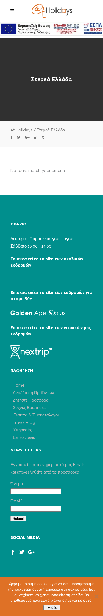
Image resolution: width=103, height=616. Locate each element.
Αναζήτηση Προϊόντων (33, 392)
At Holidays (21, 130)
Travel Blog (24, 422)
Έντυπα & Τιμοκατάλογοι (36, 415)
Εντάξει (52, 608)
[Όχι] (96, 596)
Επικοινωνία (24, 437)
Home (18, 385)
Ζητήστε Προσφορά (31, 400)
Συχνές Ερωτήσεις (29, 407)
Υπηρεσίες (22, 429)
